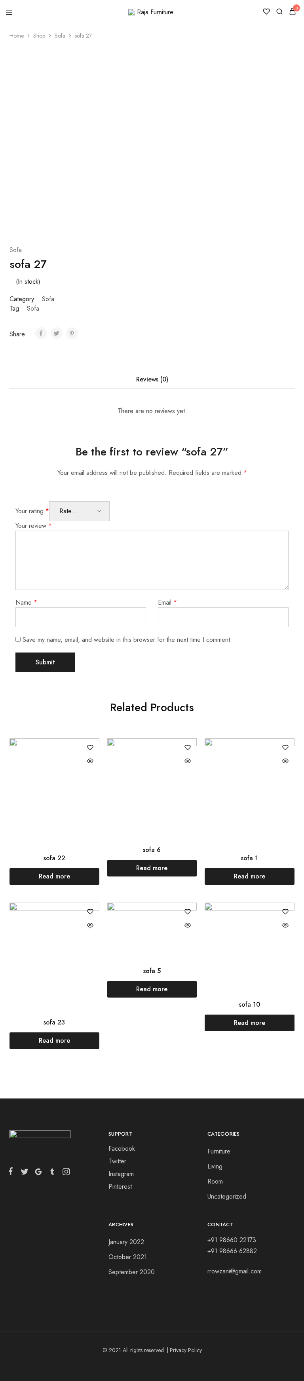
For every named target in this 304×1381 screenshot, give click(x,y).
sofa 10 (249, 1004)
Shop (39, 36)
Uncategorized (226, 1196)
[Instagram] (64, 1173)
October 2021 (127, 1256)
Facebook (121, 1148)
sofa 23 (54, 1022)
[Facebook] (12, 1173)
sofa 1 (249, 858)
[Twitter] (24, 1173)
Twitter (117, 1161)
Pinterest (120, 1186)
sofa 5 (152, 970)
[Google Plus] (38, 1173)
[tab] (152, 379)
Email (167, 602)
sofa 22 (54, 858)
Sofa (60, 36)
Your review (33, 525)
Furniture (218, 1151)
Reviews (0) (152, 379)
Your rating (32, 511)
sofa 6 (152, 849)
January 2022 (126, 1241)
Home (17, 36)
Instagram (121, 1173)
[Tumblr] (52, 1173)
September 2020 (131, 1272)
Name (26, 602)
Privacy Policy (186, 1350)
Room (215, 1181)
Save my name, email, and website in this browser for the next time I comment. (127, 639)
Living (214, 1166)
